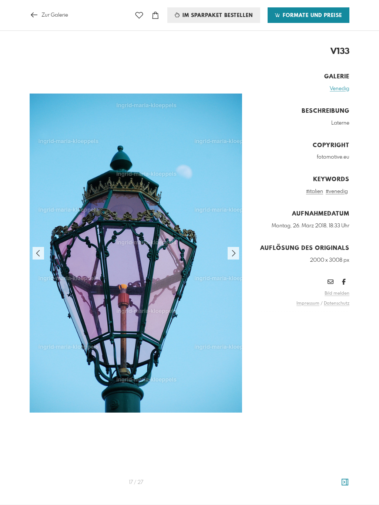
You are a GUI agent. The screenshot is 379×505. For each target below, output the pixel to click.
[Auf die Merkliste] (139, 15)
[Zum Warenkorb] (155, 15)
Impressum (307, 303)
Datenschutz (336, 303)
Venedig (339, 88)
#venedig (337, 191)
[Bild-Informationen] (345, 482)
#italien (314, 191)
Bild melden (337, 293)
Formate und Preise (311, 15)
